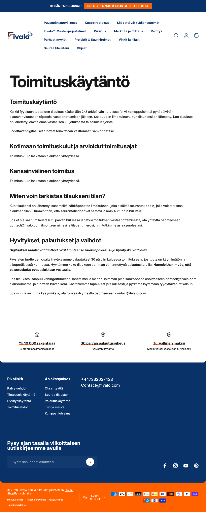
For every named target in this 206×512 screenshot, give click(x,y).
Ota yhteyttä (54, 388)
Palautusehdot (15, 499)
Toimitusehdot (17, 407)
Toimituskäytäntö (16, 505)
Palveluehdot (16, 388)
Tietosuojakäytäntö (21, 395)
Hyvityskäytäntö (19, 401)
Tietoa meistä (55, 407)
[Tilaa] (90, 462)
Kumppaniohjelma (58, 413)
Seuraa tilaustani (57, 395)
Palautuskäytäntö (57, 401)
